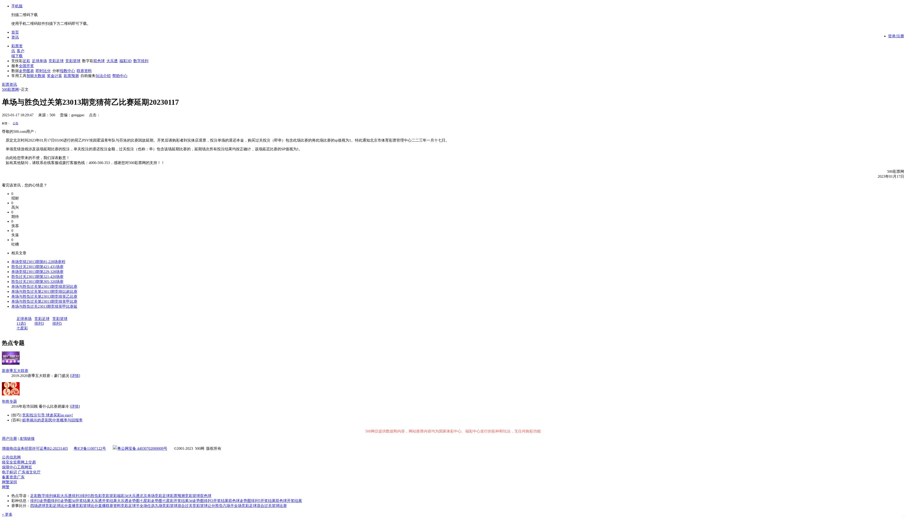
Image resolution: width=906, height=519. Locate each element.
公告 (15, 123)
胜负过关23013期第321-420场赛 (37, 277)
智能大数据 (35, 76)
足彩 (26, 61)
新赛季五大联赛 (15, 371)
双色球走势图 (239, 501)
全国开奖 (26, 66)
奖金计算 (54, 76)
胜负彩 (96, 496)
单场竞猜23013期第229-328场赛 (37, 272)
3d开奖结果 (81, 501)
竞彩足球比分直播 (60, 506)
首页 (15, 32)
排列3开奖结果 (216, 501)
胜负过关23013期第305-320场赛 (37, 282)
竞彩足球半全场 (134, 506)
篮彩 (113, 496)
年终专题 (9, 401)
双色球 (99, 61)
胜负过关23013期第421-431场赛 (37, 267)
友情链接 (27, 439)
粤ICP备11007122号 (90, 448)
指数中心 (67, 71)
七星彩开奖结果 (175, 501)
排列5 (57, 323)
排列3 (39, 323)
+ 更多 (7, 514)
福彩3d (122, 496)
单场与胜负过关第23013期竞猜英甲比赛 (44, 301)
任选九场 (154, 506)
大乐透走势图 (128, 501)
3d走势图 (196, 501)
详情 (75, 376)
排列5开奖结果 (263, 501)
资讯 (15, 37)
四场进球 (37, 506)
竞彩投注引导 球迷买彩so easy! (47, 415)
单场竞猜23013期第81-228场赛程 (38, 262)
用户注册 (9, 439)
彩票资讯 (9, 84)
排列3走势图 (40, 501)
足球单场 (39, 61)
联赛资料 (84, 71)
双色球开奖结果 (289, 501)
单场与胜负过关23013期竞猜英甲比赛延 (44, 306)
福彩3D (125, 61)
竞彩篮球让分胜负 (208, 506)
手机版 (17, 6)
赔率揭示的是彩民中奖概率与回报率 (52, 420)
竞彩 (105, 496)
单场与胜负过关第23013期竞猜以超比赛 (44, 292)
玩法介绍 (103, 76)
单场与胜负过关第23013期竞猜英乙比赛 (44, 296)
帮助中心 (119, 76)
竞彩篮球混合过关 (177, 506)
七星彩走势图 (151, 501)
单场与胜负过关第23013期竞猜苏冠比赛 (44, 287)
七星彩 (22, 328)
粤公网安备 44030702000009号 (142, 448)
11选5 (21, 323)
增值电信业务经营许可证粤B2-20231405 (35, 448)
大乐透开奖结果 (104, 501)
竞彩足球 (56, 61)
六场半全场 (232, 506)
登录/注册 (896, 36)
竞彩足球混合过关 (257, 506)
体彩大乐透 (62, 496)
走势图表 (26, 71)
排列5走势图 (61, 501)
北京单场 (147, 496)
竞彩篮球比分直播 (91, 506)
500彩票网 (10, 89)
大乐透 (112, 61)
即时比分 (43, 71)
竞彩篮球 (72, 61)
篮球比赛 (279, 506)
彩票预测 (71, 76)
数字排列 (140, 61)
